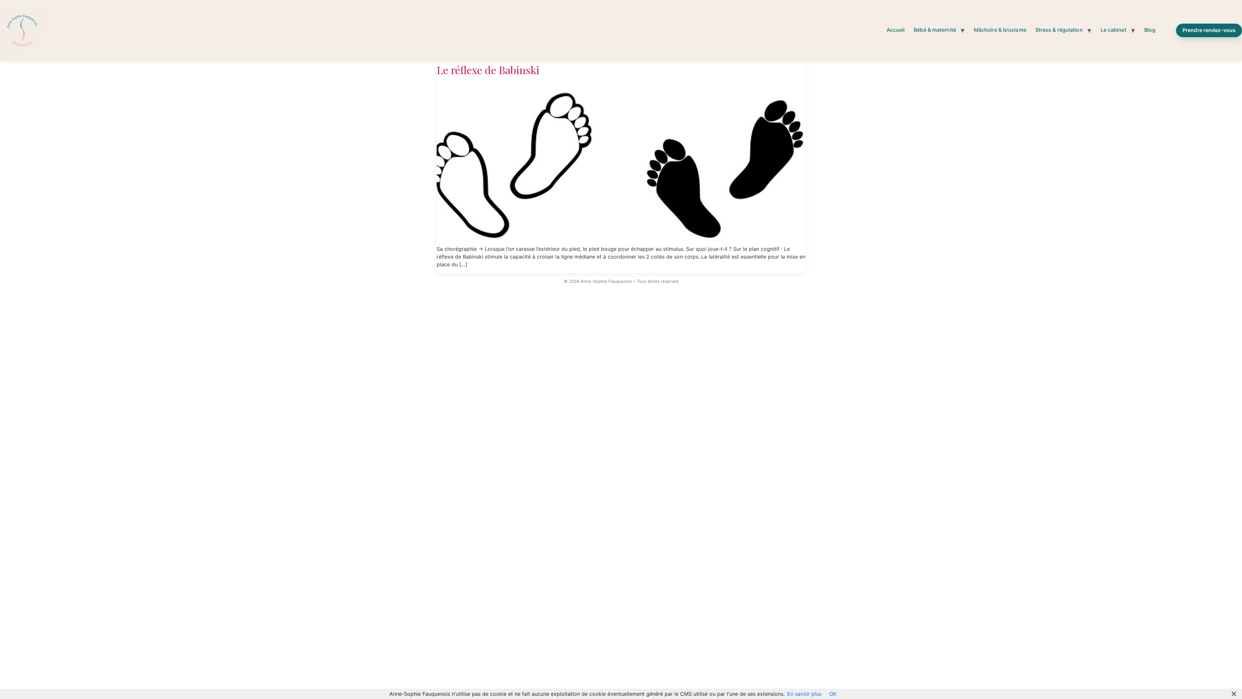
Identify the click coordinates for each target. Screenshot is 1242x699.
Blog (1149, 30)
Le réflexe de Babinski (488, 70)
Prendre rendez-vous (1209, 30)
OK (832, 694)
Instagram (1168, 28)
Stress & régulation (1059, 30)
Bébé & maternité (935, 30)
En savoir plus (804, 694)
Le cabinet (1114, 30)
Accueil (896, 30)
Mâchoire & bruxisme (1000, 30)
